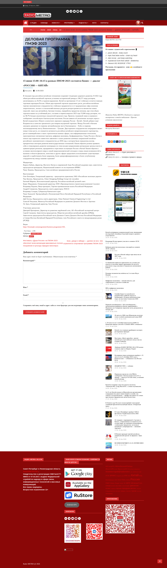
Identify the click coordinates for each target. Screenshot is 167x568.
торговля (128, 491)
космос (108, 488)
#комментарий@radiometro (118, 472)
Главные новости (36, 233)
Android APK (72, 505)
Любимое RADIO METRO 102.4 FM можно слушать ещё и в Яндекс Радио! (129, 348)
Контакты (104, 23)
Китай (135, 475)
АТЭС (107, 475)
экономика (109, 493)
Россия (135, 479)
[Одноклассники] (111, 141)
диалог (31, 236)
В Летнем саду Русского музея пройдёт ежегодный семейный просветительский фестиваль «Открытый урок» (123, 404)
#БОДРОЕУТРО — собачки (124, 366)
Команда (44, 23)
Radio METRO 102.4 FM (113, 40)
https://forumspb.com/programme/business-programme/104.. (44, 227)
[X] (117, 141)
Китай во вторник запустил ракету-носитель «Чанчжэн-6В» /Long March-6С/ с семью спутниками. (123, 385)
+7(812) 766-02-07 (113, 152)
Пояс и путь (126, 480)
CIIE (131, 472)
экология (139, 491)
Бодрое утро (120, 475)
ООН (115, 480)
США (108, 483)
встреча (113, 485)
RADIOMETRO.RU (30, 471)
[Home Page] (25, 23)
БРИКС (113, 475)
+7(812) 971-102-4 (113, 157)
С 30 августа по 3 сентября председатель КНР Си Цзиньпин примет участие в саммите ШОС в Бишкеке (124, 323)
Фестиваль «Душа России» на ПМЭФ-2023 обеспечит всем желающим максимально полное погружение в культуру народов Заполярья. (43, 243)
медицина (113, 488)
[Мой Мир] (114, 141)
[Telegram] (125, 141)
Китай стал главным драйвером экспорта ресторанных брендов (128, 330)
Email (26, 295)
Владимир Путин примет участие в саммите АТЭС (122, 241)
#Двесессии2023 (122, 469)
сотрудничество (110, 491)
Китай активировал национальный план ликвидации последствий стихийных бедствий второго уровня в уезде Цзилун (124, 233)
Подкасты (83, 23)
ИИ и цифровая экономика (115, 288)
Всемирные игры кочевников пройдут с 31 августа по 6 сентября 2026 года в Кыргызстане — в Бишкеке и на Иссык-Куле (129, 358)
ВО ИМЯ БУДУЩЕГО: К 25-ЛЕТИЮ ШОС (129, 443)
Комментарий (29, 261)
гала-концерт (126, 485)
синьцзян (138, 488)
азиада (108, 485)
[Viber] (120, 141)
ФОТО (94, 23)
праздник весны (129, 488)
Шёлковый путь (136, 483)
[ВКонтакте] (109, 141)
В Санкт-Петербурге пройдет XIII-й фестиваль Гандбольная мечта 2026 (127, 412)
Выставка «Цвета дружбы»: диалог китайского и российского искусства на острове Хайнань (128, 339)
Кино (129, 475)
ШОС (128, 483)
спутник (117, 491)
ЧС (125, 483)
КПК (125, 475)
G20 (140, 472)
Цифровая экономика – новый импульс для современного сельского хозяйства (120, 281)
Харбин (121, 483)
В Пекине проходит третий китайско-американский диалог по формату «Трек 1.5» (128, 435)
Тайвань (112, 483)
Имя (25, 287)
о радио (33, 23)
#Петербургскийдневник (134, 469)
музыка (119, 488)
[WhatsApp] (122, 141)
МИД (140, 475)
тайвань (122, 491)
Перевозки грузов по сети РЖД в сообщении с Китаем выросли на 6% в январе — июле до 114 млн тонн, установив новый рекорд (129, 376)
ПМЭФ (119, 480)
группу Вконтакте (113, 128)
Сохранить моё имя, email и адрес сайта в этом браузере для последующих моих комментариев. (60, 305)
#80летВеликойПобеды (123, 466)
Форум (117, 483)
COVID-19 (135, 472)
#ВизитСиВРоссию (111, 469)
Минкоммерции (110, 480)
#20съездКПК (110, 466)
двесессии (134, 486)
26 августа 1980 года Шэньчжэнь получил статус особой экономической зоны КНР (129, 316)
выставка (119, 485)
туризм (133, 491)
